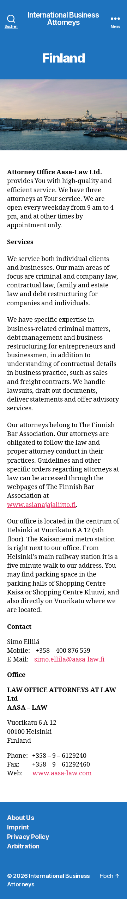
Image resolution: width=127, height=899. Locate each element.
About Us (20, 817)
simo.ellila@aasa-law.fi (69, 660)
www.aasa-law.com (62, 773)
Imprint (18, 827)
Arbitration (23, 846)
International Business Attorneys (63, 18)
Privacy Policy (28, 836)
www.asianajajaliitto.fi (41, 505)
